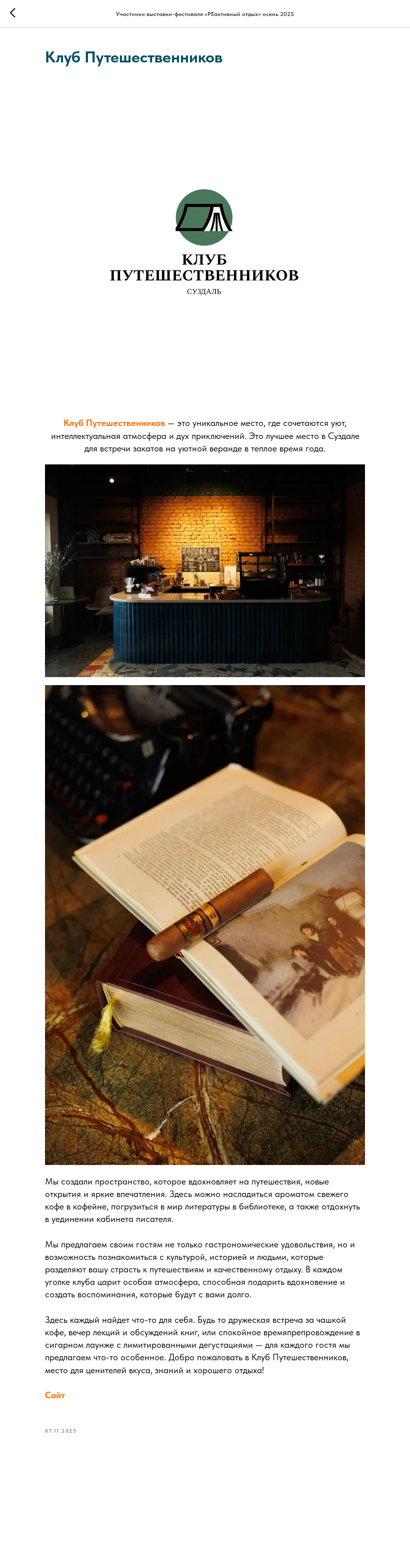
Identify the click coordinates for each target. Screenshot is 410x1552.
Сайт (55, 1395)
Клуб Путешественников (114, 422)
